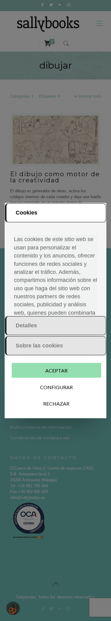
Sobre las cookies (39, 345)
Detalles (26, 325)
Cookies (26, 213)
